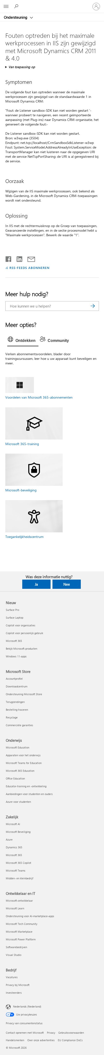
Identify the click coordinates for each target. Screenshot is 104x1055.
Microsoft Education (17, 747)
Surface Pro (12, 610)
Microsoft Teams (15, 870)
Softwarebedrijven (16, 947)
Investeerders (14, 992)
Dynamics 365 (14, 847)
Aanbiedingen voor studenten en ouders (29, 794)
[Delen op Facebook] (8, 258)
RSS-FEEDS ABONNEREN (29, 268)
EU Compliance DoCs (70, 1040)
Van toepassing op (21, 67)
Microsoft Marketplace (19, 931)
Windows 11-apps (16, 656)
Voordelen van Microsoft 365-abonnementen (39, 397)
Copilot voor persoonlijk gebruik (24, 633)
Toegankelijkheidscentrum (24, 536)
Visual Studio (13, 955)
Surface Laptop (14, 617)
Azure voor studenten (18, 801)
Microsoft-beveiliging (21, 490)
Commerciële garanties (19, 725)
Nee (66, 584)
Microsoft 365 (14, 641)
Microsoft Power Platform (21, 939)
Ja (36, 584)
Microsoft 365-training (22, 443)
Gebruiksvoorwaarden (71, 1032)
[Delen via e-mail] (29, 258)
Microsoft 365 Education (20, 770)
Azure (9, 839)
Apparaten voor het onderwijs (23, 755)
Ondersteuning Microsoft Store (24, 694)
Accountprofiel (14, 678)
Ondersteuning (16, 17)
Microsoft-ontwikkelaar (19, 900)
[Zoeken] (93, 306)
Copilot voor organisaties (20, 625)
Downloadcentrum (16, 686)
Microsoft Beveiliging (18, 832)
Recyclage (12, 717)
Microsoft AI (13, 824)
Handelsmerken (15, 1040)
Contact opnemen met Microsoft (25, 1032)
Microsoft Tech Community (21, 924)
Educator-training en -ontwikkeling (26, 786)
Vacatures (12, 977)
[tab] (22, 340)
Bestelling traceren (17, 709)
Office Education (15, 778)
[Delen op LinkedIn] (17, 258)
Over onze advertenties (41, 1040)
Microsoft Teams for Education (24, 763)
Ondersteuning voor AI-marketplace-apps (30, 916)
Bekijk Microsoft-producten (21, 648)
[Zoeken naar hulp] (17, 6)
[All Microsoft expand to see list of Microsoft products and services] (6, 6)
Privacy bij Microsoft (18, 985)
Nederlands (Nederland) (27, 1006)
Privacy (51, 1032)
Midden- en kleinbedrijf (19, 878)
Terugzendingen (15, 702)
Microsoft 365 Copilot (18, 863)
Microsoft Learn (15, 908)
